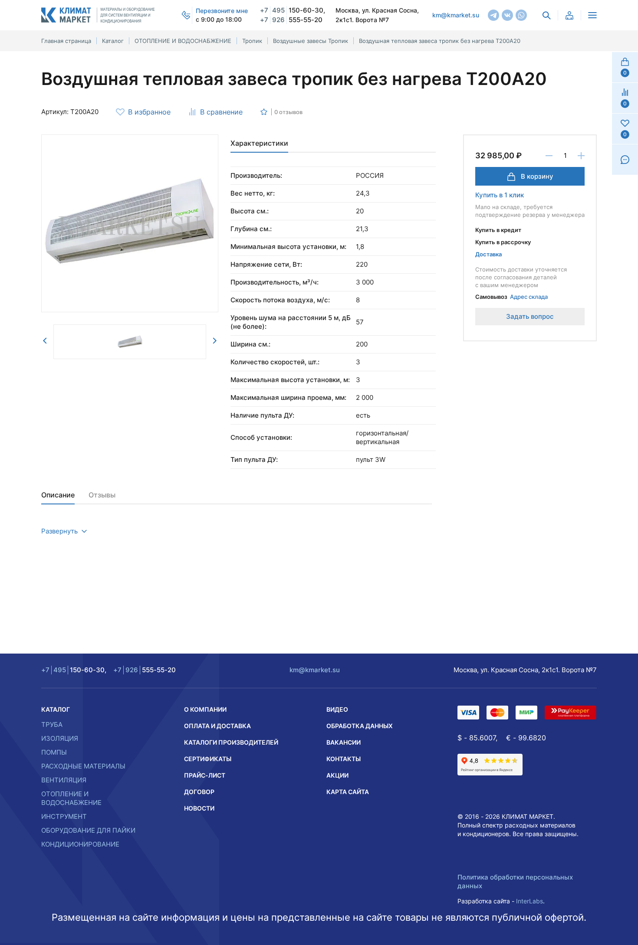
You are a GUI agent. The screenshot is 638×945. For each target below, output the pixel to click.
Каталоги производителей (231, 742)
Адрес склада (529, 296)
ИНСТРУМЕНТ (64, 816)
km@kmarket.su (455, 15)
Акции (337, 775)
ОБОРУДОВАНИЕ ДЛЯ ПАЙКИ (88, 830)
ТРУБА (51, 724)
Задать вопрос (530, 316)
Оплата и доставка (217, 725)
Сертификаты (207, 758)
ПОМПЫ (54, 752)
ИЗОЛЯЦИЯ (59, 738)
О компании (205, 709)
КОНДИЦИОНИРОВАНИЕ (80, 844)
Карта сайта (347, 791)
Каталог (55, 709)
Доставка (488, 254)
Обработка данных (359, 725)
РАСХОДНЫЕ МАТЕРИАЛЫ (83, 766)
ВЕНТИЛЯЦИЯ (63, 780)
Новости (199, 808)
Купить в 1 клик (499, 195)
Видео (337, 709)
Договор (199, 791)
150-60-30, (292, 10)
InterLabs (529, 901)
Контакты (343, 758)
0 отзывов (288, 111)
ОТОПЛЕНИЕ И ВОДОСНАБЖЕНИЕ (71, 798)
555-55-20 (291, 20)
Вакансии (343, 742)
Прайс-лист (204, 775)
